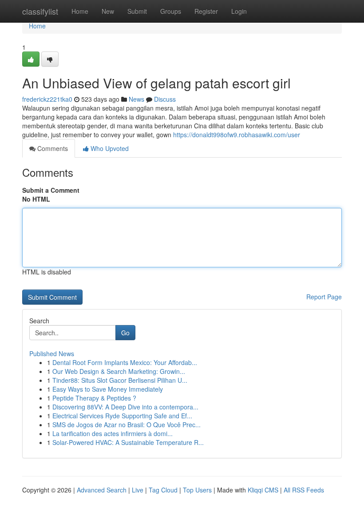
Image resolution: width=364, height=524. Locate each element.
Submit (137, 11)
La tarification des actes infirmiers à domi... (112, 433)
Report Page (324, 296)
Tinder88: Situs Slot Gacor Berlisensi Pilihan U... (119, 380)
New (108, 11)
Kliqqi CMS (263, 489)
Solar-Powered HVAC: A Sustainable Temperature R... (128, 442)
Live (137, 489)
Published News (51, 353)
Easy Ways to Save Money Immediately (107, 389)
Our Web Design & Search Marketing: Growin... (118, 371)
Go (125, 332)
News (136, 99)
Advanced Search (102, 489)
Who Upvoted (109, 148)
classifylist (40, 11)
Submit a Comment (50, 190)
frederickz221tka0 (47, 99)
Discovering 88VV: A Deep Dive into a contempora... (125, 406)
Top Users (197, 489)
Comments (52, 148)
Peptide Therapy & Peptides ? (94, 397)
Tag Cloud (163, 489)
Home (79, 11)
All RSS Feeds (304, 489)
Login (239, 11)
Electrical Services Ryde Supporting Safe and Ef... (122, 415)
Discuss (165, 99)
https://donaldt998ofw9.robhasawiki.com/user (236, 134)
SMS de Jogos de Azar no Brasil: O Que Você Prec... (126, 424)
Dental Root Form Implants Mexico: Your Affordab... (124, 362)
